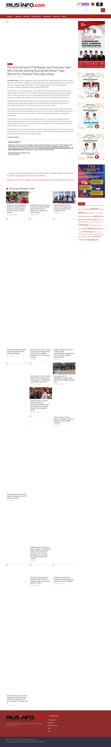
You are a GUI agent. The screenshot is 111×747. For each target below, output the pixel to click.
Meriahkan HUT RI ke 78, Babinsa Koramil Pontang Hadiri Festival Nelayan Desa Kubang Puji (40, 181)
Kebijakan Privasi (53, 725)
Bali (83, 209)
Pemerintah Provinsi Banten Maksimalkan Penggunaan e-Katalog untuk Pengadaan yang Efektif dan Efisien (40, 379)
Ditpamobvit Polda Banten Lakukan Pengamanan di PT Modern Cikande (17, 496)
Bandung (87, 209)
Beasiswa (101, 209)
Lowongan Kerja (93, 225)
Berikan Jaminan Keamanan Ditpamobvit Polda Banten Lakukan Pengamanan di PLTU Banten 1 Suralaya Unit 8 (17, 699)
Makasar (100, 225)
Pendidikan (47, 16)
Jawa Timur (101, 220)
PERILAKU (80, 234)
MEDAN (84, 229)
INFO (83, 216)
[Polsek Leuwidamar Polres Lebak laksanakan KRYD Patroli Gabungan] (17, 219)
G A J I (96, 213)
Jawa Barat (82, 219)
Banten (10, 64)
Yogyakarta (92, 239)
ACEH (79, 209)
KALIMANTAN (82, 222)
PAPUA (94, 232)
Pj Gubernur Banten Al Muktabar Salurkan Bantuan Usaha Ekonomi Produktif (64, 579)
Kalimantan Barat (90, 222)
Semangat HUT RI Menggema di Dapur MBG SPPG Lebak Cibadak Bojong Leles (64, 379)
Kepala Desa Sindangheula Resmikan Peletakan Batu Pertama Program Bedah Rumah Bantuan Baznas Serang (16, 209)
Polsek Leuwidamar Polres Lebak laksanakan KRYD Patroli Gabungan (16, 351)
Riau (90, 234)
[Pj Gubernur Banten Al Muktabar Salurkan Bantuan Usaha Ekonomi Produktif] (64, 565)
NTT (79, 232)
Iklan (79, 216)
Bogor (86, 213)
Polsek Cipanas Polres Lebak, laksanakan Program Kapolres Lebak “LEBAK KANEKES (64, 420)
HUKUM (100, 213)
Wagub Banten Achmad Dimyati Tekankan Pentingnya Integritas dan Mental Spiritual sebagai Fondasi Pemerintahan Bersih (39, 405)
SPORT (97, 234)
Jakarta (97, 216)
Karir (49, 728)
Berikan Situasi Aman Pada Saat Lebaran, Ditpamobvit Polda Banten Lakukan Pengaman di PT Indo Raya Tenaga (40, 353)
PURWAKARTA (86, 234)
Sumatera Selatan (87, 236)
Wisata (64, 16)
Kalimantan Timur (99, 222)
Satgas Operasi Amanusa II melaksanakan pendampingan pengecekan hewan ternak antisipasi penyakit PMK (64, 353)
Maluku (80, 229)
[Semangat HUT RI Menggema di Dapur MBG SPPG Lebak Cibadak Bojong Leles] (64, 364)
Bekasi (81, 212)
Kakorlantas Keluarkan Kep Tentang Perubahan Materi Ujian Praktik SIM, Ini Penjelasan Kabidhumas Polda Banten (40, 209)
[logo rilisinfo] (25, 715)
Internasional (36, 16)
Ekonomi (18, 16)
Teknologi (56, 16)
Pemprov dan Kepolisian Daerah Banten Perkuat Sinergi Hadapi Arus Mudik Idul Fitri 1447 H (40, 580)
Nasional (26, 16)
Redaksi (21, 77)
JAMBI (103, 216)
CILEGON (93, 213)
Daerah (9, 16)
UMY (85, 240)
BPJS (90, 213)
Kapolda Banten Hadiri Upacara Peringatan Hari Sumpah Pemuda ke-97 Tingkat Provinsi (63, 208)
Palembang (87, 231)
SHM (93, 234)
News (99, 228)
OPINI (81, 232)
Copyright (50, 723)
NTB (103, 229)
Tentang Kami (52, 720)
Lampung (83, 224)
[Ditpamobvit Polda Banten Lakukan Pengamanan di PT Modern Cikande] (17, 364)
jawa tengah (92, 219)
